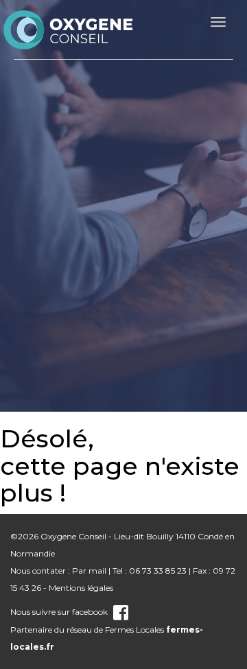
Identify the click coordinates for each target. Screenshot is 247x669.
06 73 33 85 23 (158, 570)
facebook (90, 612)
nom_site (68, 29)
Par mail (89, 570)
